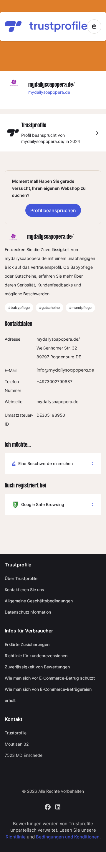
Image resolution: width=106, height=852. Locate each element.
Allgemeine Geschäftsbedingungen (39, 600)
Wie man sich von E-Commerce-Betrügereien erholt (48, 695)
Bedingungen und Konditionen (68, 837)
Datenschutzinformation (28, 611)
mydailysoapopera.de (49, 92)
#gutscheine (49, 307)
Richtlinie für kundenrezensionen (36, 655)
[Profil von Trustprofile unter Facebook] (48, 806)
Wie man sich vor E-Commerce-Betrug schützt (50, 677)
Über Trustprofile (21, 578)
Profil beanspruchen (53, 210)
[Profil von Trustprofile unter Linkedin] (58, 806)
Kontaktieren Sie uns (24, 589)
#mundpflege (80, 307)
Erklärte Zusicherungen (27, 644)
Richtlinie (16, 837)
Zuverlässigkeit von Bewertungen (37, 666)
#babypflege (19, 307)
